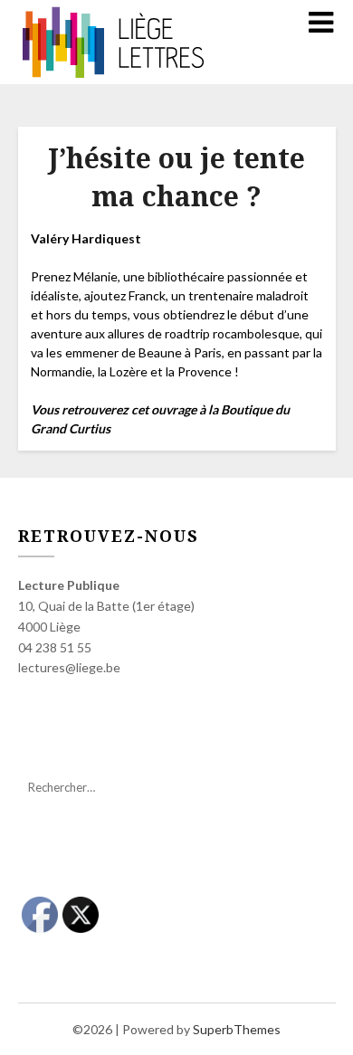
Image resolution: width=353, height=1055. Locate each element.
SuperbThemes (237, 1029)
